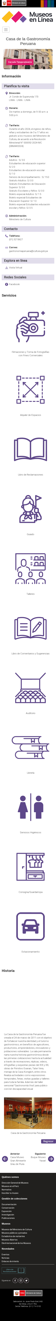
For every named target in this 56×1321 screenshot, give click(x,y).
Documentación (9, 1204)
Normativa (6, 1190)
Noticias (5, 1258)
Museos (6, 1224)
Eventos (5, 1254)
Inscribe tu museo (10, 1193)
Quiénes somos (10, 1177)
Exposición (7, 1211)
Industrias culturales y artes (45, 3)
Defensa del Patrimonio (52, 3)
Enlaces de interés (10, 1261)
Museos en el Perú (10, 1186)
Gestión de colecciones (14, 1198)
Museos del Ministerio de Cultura (17, 1229)
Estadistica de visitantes (13, 1236)
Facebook (14, 284)
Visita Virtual (15, 267)
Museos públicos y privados (14, 1233)
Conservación (8, 1208)
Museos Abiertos (10, 1240)
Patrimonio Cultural (42, 3)
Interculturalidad (49, 3)
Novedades (8, 1249)
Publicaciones (8, 1218)
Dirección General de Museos (15, 1183)
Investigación (8, 1215)
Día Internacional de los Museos (16, 1243)
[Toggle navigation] (5, 30)
